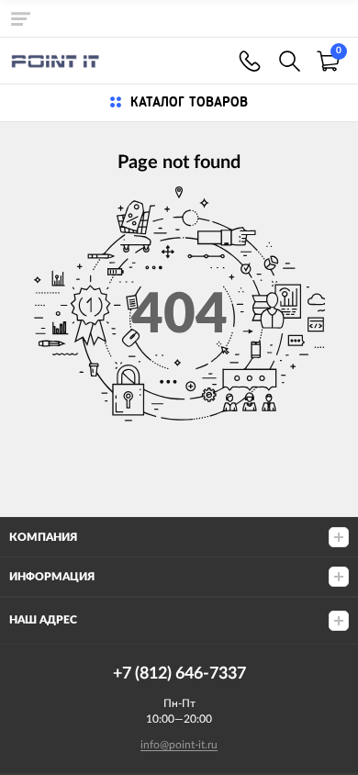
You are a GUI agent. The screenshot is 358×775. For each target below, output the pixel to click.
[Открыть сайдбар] (20, 18)
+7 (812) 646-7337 (250, 61)
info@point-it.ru (179, 744)
